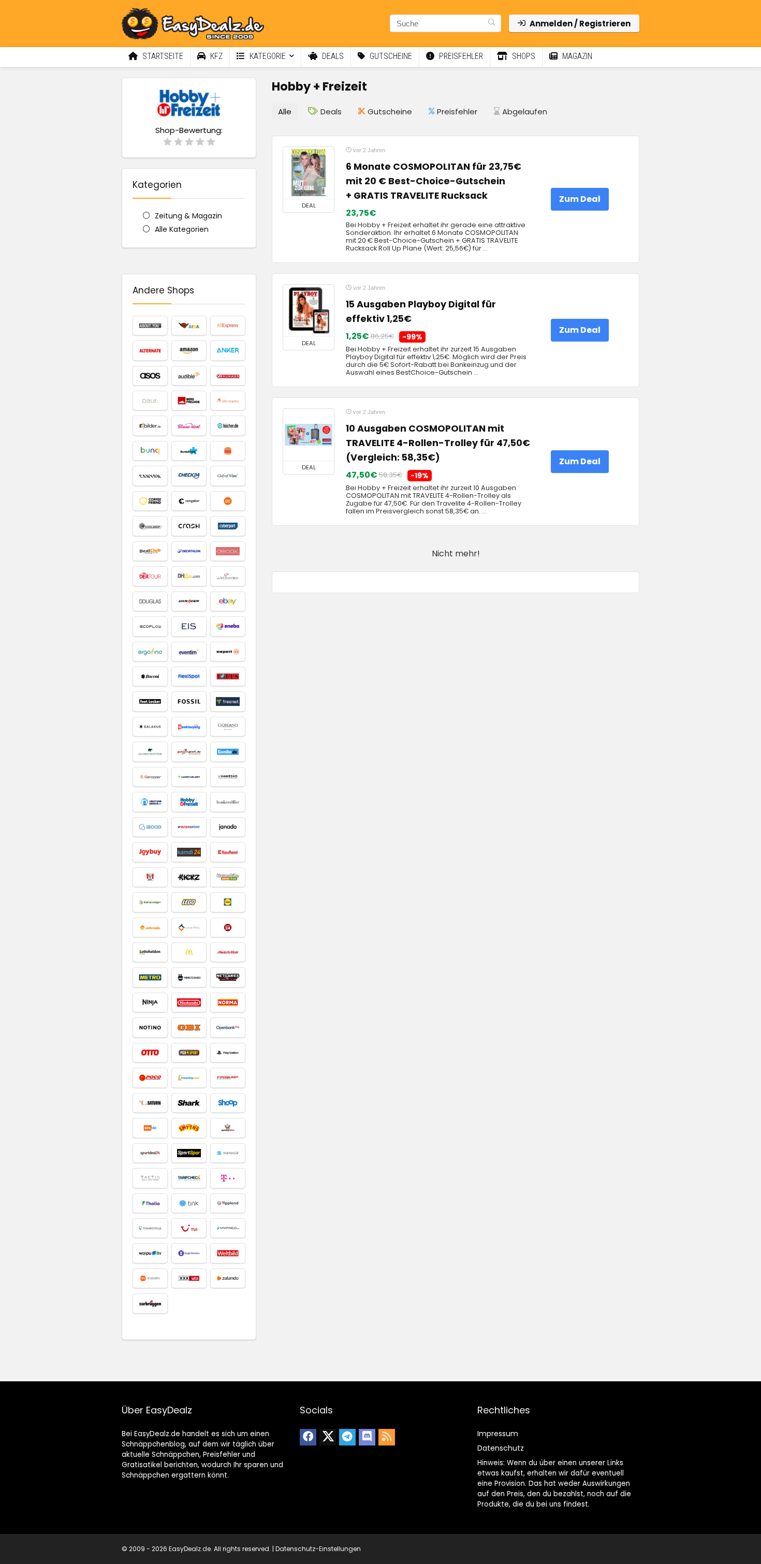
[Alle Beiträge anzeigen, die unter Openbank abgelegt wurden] (227, 1027)
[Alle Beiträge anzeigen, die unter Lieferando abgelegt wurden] (150, 927)
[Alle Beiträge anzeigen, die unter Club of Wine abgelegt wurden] (227, 475)
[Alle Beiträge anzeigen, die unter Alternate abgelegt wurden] (150, 350)
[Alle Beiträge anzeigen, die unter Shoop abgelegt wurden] (227, 1103)
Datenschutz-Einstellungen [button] (318, 1548)
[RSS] (386, 1437)
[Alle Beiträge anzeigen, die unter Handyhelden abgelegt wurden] (189, 777)
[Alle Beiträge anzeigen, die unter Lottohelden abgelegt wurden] (150, 952)
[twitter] (327, 1437)
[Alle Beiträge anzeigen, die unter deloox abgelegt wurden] (227, 551)
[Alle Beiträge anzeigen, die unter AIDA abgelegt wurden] (189, 325)
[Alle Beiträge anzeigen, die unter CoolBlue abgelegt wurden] (227, 501)
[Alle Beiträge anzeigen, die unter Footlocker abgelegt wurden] (150, 701)
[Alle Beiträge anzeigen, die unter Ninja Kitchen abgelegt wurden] (150, 1002)
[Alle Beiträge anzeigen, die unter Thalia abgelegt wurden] (150, 1203)
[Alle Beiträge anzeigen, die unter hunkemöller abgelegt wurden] (227, 801)
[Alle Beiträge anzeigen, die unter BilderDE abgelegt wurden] (150, 425)
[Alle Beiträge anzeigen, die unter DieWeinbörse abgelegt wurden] (227, 576)
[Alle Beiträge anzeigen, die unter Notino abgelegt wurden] (150, 1027)
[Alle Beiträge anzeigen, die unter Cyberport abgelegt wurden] (227, 526)
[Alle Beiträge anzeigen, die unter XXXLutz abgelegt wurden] (189, 1278)
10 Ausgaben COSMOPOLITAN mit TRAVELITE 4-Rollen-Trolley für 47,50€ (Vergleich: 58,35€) (438, 443)
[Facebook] (308, 1437)
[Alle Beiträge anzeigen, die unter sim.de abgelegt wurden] (150, 1128)
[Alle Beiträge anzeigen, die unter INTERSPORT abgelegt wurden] (189, 827)
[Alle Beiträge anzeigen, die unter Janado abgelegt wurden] (227, 827)
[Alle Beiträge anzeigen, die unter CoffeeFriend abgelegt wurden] (150, 501)
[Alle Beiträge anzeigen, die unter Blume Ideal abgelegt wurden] (189, 425)
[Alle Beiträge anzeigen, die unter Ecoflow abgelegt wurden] (150, 626)
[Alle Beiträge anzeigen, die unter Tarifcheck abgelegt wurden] (189, 1178)
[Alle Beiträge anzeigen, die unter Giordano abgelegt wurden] (227, 726)
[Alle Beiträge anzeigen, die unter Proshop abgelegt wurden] (227, 1077)
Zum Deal (580, 199)
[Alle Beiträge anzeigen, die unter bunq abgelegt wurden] (150, 451)
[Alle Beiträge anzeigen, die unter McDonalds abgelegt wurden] (189, 952)
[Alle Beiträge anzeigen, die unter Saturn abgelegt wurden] (150, 1103)
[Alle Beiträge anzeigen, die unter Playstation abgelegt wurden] (227, 1053)
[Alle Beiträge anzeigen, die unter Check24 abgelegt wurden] (189, 475)
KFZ (215, 56)
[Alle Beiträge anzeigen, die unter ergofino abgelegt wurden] (150, 651)
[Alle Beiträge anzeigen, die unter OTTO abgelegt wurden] (150, 1053)
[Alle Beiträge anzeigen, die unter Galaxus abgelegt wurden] (150, 726)
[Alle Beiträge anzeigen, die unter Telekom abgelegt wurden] (227, 1178)
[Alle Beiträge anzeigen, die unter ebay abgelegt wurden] (227, 601)
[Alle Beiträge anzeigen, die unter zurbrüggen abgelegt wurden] (150, 1303)
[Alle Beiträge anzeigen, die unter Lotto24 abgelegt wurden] (227, 927)
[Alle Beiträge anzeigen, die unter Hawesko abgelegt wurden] (227, 777)
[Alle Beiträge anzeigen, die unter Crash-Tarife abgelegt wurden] (189, 526)
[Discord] (367, 1437)
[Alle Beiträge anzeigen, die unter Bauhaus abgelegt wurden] (227, 376)
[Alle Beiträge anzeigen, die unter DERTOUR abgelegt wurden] (150, 576)
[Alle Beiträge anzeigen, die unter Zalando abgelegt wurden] (227, 1278)
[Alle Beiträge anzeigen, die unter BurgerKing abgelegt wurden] (227, 451)
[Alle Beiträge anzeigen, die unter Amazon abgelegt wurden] (189, 350)
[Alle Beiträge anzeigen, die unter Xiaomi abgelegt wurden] (150, 1278)
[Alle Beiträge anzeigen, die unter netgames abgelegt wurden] (227, 977)
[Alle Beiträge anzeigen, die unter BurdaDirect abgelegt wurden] (189, 451)
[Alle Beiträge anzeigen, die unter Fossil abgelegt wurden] (189, 701)
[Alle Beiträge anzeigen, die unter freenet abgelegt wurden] (227, 701)
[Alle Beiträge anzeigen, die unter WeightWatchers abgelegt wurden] (189, 1253)
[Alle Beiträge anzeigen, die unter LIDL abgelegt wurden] (227, 902)
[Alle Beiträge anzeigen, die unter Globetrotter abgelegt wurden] (150, 751)
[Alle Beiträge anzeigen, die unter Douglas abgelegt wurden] (150, 601)
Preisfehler (460, 56)
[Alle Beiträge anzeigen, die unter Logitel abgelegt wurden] (189, 927)
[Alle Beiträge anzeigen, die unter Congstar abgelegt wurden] (189, 501)
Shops (522, 56)
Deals (332, 56)
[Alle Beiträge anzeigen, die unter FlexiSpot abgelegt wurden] (189, 676)
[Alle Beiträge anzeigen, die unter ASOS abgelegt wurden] (150, 376)
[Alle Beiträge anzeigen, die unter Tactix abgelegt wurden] (150, 1178)
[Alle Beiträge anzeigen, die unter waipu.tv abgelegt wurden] (150, 1253)
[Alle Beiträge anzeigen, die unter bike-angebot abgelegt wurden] (227, 400)
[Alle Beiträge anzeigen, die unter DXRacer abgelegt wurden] (189, 601)
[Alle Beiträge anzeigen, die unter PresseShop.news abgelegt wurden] (189, 1077)
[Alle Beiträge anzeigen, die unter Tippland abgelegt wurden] (227, 1203)
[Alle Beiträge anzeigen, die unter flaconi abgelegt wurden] (150, 676)
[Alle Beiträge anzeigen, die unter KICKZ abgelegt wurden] (189, 877)
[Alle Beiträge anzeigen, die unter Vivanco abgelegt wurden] (227, 1228)
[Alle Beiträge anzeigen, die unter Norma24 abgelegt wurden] (227, 1002)
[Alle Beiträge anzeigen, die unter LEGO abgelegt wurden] (189, 902)
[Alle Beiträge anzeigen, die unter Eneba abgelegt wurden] (227, 626)
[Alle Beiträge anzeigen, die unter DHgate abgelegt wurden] (189, 576)
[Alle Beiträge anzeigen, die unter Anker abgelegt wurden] (227, 350)
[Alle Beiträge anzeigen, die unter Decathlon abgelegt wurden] (189, 551)
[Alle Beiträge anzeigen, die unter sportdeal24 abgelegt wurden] (150, 1153)
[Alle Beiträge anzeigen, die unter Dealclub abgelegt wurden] (150, 551)
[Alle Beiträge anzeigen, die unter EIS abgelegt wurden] (189, 626)
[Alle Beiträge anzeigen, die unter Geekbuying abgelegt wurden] (189, 726)
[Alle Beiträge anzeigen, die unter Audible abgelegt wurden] (189, 376)
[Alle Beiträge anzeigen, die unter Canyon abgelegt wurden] (150, 475)
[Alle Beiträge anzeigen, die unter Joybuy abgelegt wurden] (150, 852)
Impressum (497, 1433)
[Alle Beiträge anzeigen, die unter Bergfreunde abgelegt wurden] (189, 400)
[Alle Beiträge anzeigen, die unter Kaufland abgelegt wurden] (227, 852)
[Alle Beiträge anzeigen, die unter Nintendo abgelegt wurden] (189, 1002)
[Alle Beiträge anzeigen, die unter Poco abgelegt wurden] (150, 1077)
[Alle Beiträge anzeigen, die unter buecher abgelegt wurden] (227, 425)
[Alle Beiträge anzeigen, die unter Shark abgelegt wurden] (189, 1103)
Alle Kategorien (182, 229)
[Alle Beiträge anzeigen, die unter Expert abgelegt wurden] (227, 651)
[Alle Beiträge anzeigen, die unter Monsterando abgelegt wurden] (189, 977)
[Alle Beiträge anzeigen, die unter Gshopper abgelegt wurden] (150, 777)
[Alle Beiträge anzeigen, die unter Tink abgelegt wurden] (189, 1203)
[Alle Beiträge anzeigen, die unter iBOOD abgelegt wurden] (150, 827)
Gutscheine (390, 56)
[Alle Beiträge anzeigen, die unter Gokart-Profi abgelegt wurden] (189, 751)
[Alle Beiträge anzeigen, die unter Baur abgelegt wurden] (150, 400)
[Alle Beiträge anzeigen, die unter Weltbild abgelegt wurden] (227, 1253)
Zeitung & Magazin (188, 216)
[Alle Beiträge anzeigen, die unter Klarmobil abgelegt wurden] (227, 877)
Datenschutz (500, 1448)
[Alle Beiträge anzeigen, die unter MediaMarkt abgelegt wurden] (227, 952)
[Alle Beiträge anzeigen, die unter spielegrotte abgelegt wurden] (227, 1128)
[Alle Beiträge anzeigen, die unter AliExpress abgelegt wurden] (227, 325)
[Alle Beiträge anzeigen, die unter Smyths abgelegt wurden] (189, 1128)
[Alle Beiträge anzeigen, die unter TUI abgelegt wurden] (189, 1228)
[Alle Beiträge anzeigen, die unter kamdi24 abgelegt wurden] (189, 852)
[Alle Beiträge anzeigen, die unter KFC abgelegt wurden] (150, 877)
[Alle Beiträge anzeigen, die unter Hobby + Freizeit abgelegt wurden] (189, 801)
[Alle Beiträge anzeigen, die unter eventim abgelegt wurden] (189, 651)
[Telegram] (347, 1437)
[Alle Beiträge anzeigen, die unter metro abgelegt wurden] (150, 977)
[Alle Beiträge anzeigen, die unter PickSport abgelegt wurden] (189, 1053)
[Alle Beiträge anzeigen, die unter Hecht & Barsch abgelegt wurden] (150, 801)
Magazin (576, 56)
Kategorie (266, 56)
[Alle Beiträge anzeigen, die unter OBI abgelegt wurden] (189, 1027)
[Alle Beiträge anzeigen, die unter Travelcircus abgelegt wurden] (150, 1228)
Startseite (161, 56)
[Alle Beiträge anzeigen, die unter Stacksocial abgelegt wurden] (227, 1153)
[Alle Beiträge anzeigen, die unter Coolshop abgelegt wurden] (150, 526)
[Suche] (491, 23)
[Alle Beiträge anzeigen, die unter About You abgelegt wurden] (150, 325)
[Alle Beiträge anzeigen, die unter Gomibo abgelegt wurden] (227, 751)
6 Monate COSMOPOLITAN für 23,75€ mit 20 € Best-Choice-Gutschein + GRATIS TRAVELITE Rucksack (433, 181)
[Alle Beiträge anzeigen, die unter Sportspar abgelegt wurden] (189, 1153)
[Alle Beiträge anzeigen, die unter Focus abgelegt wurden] (227, 676)
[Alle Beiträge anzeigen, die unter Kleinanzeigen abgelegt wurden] (150, 902)
